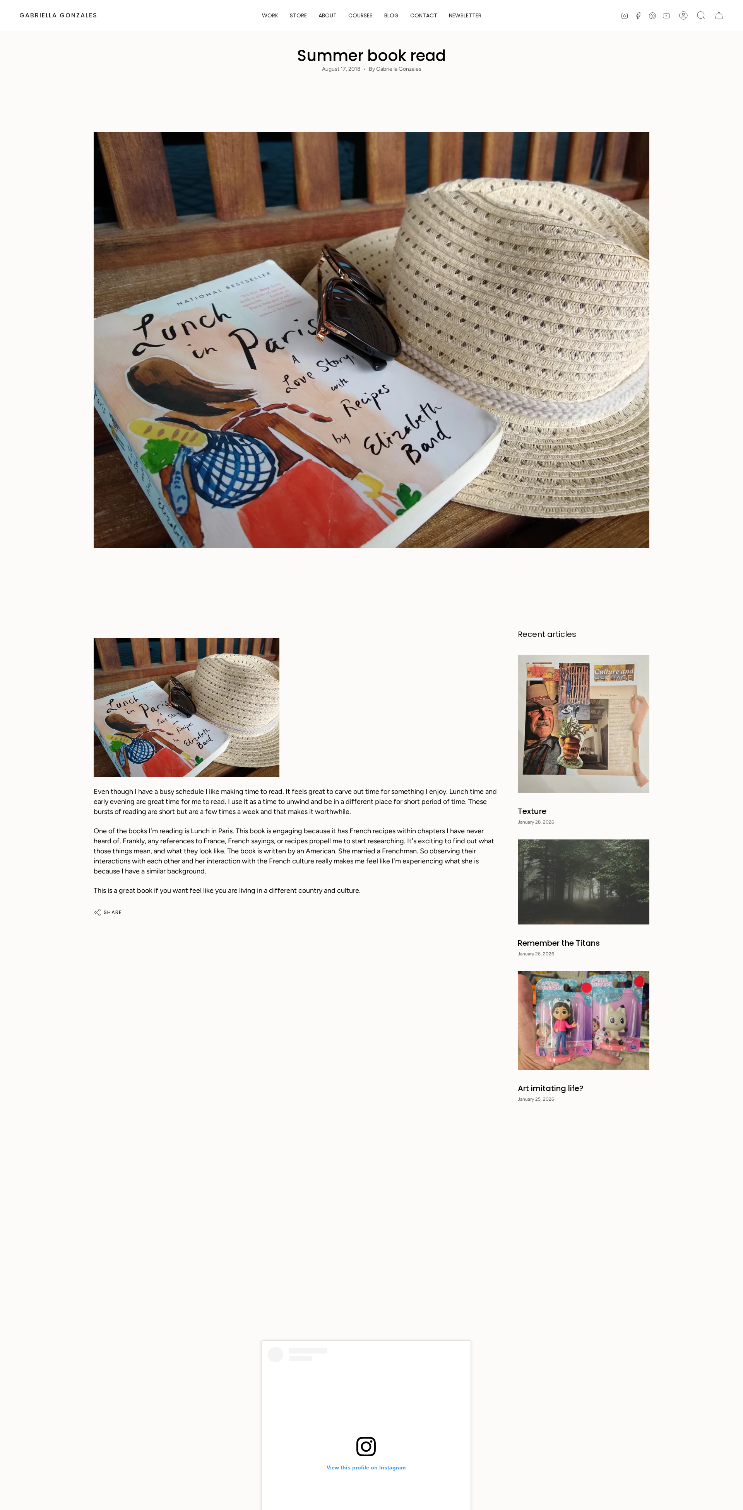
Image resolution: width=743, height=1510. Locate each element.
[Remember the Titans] (583, 881)
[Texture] (583, 724)
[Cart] (719, 15)
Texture (532, 811)
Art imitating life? (551, 1088)
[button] (298, 15)
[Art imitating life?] (583, 1020)
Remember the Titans (559, 943)
